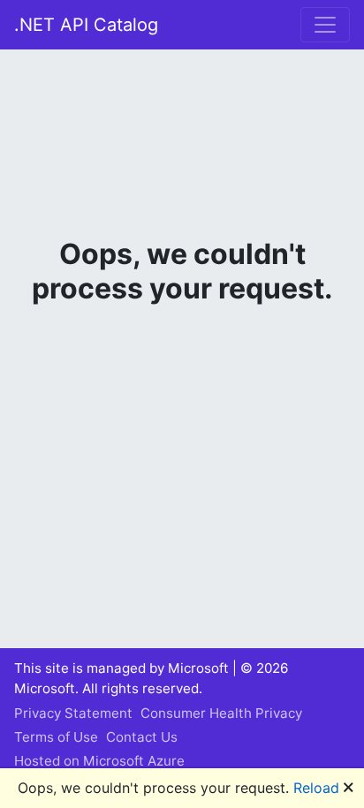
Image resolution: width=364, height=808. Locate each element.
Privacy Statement (73, 713)
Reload (316, 788)
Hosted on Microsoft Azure (99, 760)
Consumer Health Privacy (221, 713)
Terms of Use (56, 737)
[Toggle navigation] (325, 24)
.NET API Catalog (86, 24)
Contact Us (142, 737)
